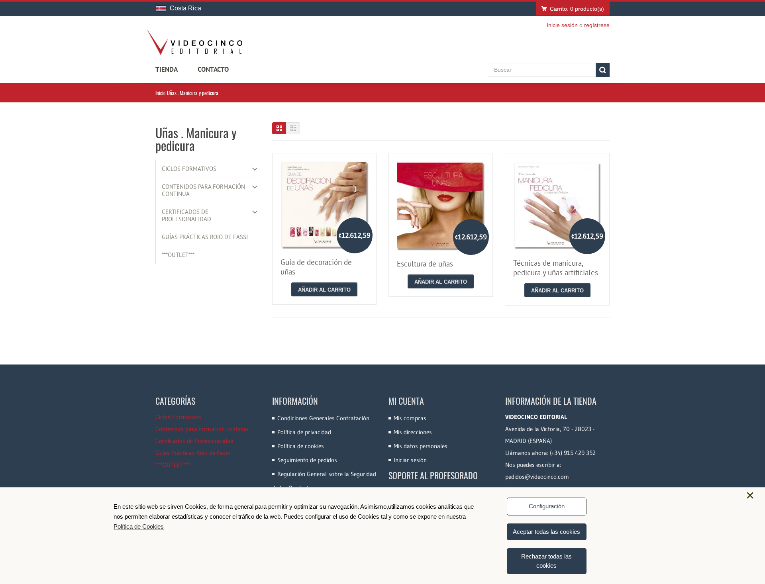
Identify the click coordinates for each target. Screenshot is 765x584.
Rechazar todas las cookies (546, 561)
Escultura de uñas (425, 263)
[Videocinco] (194, 42)
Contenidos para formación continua (203, 190)
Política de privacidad (304, 432)
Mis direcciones (413, 432)
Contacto (213, 69)
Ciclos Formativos (189, 168)
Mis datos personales (420, 446)
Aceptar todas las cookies (546, 531)
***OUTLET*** (178, 255)
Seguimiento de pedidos (307, 460)
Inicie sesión (562, 25)
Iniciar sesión (410, 460)
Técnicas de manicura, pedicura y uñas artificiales (555, 267)
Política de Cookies (139, 526)
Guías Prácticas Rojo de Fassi (205, 237)
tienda (166, 69)
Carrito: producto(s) (577, 9)
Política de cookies (300, 446)
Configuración (547, 506)
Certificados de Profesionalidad (186, 215)
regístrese (597, 25)
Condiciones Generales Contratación (323, 418)
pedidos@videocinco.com (537, 476)
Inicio (160, 93)
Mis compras (410, 418)
